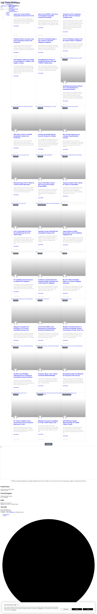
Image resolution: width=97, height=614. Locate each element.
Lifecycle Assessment (13, 9)
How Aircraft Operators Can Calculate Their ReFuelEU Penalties (71, 136)
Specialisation (9, 4)
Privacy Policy (6, 514)
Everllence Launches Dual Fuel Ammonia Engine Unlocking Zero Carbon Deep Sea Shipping (48, 281)
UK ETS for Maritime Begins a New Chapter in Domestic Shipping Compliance (47, 40)
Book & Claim (12, 6)
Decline (76, 609)
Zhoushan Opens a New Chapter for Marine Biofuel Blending (48, 374)
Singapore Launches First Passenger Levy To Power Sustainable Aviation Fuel (21, 328)
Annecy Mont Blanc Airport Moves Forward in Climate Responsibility (46, 184)
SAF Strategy (12, 10)
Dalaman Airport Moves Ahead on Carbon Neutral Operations (24, 183)
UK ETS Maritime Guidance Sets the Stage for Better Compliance (73, 39)
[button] (48, 444)
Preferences (65, 609)
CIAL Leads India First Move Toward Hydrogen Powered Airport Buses (22, 232)
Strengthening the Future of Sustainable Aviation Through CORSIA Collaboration (47, 61)
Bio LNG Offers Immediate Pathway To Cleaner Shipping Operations (72, 281)
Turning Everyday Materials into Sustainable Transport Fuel (48, 232)
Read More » (16, 26)
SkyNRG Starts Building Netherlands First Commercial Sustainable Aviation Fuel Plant (23, 375)
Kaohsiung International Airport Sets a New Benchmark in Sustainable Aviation (72, 87)
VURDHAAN (11, 512)
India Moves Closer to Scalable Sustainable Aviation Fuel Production (23, 136)
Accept (88, 609)
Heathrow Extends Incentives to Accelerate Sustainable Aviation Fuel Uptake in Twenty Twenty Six (73, 328)
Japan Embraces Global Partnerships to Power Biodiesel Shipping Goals (72, 232)
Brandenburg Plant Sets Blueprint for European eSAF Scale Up (73, 374)
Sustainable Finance (13, 11)
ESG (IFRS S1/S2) (13, 5)
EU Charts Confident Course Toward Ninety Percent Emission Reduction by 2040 (23, 422)
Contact (8, 14)
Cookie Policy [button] (40, 608)
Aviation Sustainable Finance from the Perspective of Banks (47, 135)
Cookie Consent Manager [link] (8, 604)
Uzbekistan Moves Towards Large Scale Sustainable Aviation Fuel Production (24, 40)
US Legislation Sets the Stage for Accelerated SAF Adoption (23, 280)
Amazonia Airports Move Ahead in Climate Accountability (72, 183)
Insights (8, 12)
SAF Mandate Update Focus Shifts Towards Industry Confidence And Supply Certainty (24, 61)
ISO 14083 (11, 7)
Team (7, 13)
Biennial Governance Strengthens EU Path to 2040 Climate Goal (48, 421)
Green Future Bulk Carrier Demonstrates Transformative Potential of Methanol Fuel (47, 328)
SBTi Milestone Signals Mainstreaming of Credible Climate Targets (71, 422)
